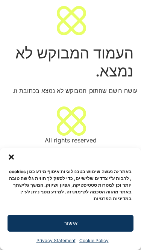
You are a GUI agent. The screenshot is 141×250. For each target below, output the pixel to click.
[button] (11, 157)
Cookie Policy (94, 240)
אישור (70, 223)
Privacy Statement (56, 240)
